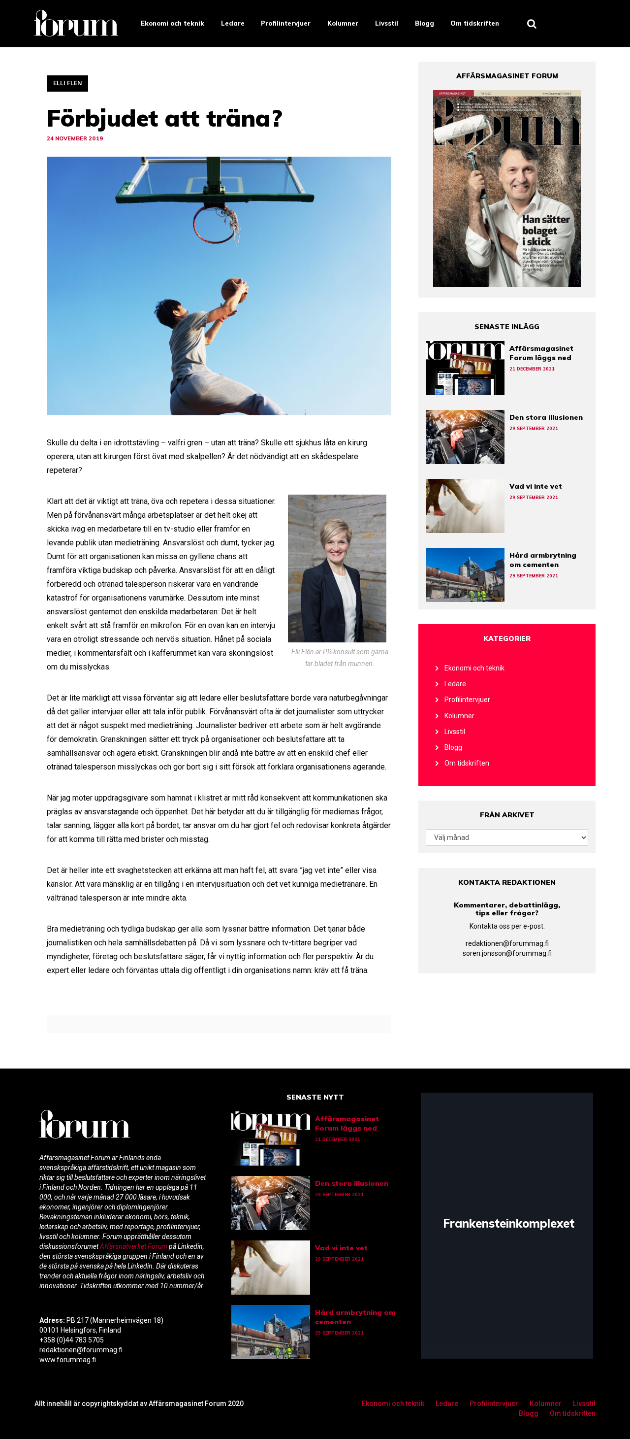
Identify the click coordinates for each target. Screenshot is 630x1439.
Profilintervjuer (286, 23)
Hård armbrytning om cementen (542, 560)
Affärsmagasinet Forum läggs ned (541, 353)
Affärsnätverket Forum (134, 1246)
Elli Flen (67, 83)
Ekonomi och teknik (172, 23)
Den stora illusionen (546, 417)
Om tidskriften (474, 23)
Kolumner (342, 23)
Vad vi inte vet (535, 486)
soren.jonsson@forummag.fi (507, 953)
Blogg (424, 23)
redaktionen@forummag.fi (507, 943)
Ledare (233, 23)
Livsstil (386, 23)
